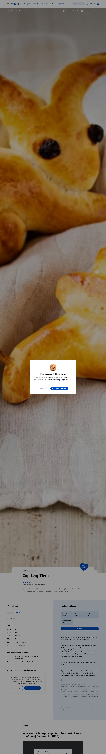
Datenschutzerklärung (64, 380)
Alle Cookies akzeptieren (59, 388)
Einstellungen (43, 388)
